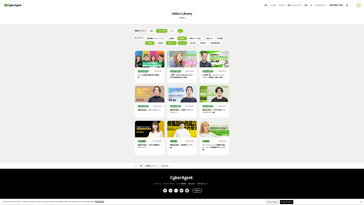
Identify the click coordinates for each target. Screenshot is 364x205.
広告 (151, 31)
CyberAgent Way (336, 5)
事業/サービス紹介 (195, 38)
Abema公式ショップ (202, 183)
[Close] (361, 202)
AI (180, 31)
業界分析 (203, 43)
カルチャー (171, 43)
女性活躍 (149, 43)
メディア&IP (161, 31)
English (197, 191)
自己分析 (192, 43)
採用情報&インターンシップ (155, 38)
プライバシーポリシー (168, 183)
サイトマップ (157, 183)
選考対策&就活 (215, 43)
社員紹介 (171, 38)
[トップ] (136, 166)
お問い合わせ (191, 183)
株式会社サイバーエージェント (13, 5)
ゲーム (173, 31)
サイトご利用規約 (181, 183)
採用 (306, 5)
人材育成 (160, 43)
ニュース (273, 5)
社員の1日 (209, 38)
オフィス (182, 43)
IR (311, 5)
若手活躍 (220, 38)
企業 (265, 5)
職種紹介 (182, 38)
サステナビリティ (320, 5)
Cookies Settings (272, 202)
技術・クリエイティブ (294, 5)
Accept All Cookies (286, 202)
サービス (281, 5)
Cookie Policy (100, 201)
